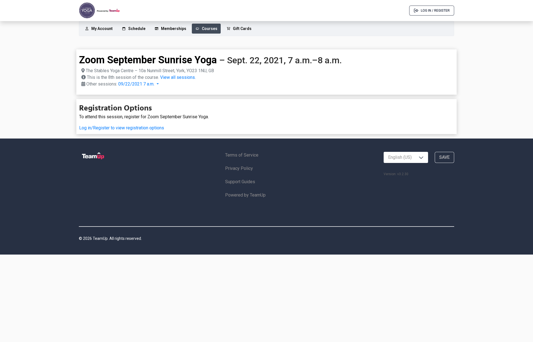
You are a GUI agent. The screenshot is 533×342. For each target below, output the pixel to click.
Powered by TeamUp (245, 195)
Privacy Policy (239, 168)
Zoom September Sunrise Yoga (148, 60)
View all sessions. (178, 77)
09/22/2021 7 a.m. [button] (136, 84)
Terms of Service (241, 155)
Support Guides (240, 181)
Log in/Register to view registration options (121, 127)
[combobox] (406, 157)
